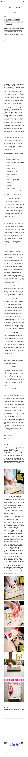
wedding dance (9, 32)
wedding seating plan (8, 35)
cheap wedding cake (15, 456)
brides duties (6, 28)
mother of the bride (14, 461)
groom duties (11, 28)
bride (5, 456)
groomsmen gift (7, 30)
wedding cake (21, 461)
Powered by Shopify (20, 752)
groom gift (16, 28)
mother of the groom (10, 31)
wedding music (15, 32)
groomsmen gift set (13, 30)
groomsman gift (21, 28)
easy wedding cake (20, 458)
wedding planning (13, 462)
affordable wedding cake (17, 27)
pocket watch (16, 31)
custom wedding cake (12, 458)
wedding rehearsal (19, 34)
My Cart (25, 1)
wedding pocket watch (11, 34)
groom (5, 459)
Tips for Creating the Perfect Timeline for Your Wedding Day (13, 22)
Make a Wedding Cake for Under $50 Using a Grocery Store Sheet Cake (14, 450)
